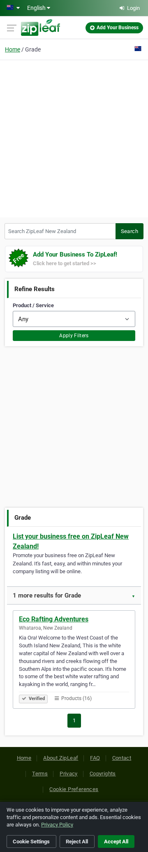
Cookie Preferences (73, 789)
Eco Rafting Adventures (53, 619)
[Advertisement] (74, 137)
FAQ (95, 758)
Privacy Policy (57, 825)
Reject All (77, 841)
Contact (122, 758)
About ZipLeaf (60, 758)
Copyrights (103, 773)
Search (129, 231)
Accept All (116, 841)
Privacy (69, 773)
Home (12, 49)
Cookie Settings (31, 841)
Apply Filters (74, 335)
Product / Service (33, 305)
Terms (40, 773)
